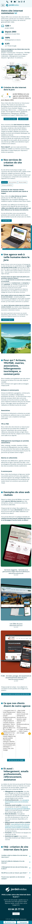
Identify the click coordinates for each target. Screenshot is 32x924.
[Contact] (14, 1)
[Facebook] (24, 1)
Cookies (12, 919)
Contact (16, 913)
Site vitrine (4, 182)
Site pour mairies (22, 182)
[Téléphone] (7, 1)
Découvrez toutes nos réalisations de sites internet (16, 694)
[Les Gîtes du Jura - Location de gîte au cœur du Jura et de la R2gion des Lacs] (16, 599)
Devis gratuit (23, 922)
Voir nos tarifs (23, 119)
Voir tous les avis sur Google (16, 760)
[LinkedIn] (19, 1)
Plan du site (17, 919)
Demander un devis (10, 119)
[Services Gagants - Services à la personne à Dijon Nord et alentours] (16, 545)
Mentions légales (23, 919)
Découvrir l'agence (7, 319)
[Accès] (11, 1)
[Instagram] (22, 1)
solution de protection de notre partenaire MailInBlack (17, 807)
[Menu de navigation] (3, 5)
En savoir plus (6, 220)
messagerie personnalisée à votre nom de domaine (17, 801)
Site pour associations (7, 185)
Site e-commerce (13, 182)
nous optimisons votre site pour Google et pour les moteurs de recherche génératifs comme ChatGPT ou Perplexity (17, 825)
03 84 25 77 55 (16, 909)
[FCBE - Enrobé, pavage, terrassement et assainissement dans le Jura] (16, 651)
